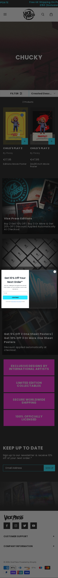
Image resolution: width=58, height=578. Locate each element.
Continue (15, 297)
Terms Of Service (19, 301)
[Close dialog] (55, 271)
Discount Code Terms (14, 301)
